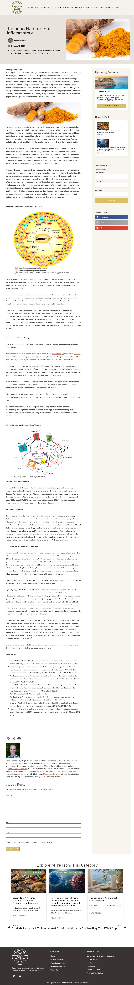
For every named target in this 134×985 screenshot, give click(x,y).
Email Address (100, 172)
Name (8, 822)
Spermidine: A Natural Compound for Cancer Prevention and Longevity (111, 131)
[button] (111, 217)
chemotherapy (58, 354)
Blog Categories (42, 7)
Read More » (101, 134)
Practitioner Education (59, 963)
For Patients (68, 7)
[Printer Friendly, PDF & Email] (15, 738)
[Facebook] (14, 976)
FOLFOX (77, 354)
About (56, 7)
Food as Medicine (45, 50)
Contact (118, 7)
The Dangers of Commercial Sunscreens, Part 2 (103, 899)
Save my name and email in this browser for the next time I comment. (31, 842)
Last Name (98, 190)
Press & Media (107, 7)
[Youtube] (20, 976)
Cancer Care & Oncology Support (23, 50)
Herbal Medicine (22, 53)
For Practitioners (82, 7)
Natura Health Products (17, 769)
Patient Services (57, 959)
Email (8, 832)
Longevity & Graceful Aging (40, 53)
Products (95, 7)
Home (30, 7)
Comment (9, 795)
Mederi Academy (50, 774)
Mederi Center (67, 763)
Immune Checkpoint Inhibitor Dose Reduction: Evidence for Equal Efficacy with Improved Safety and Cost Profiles (111, 149)
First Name (98, 181)
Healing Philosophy (58, 966)
